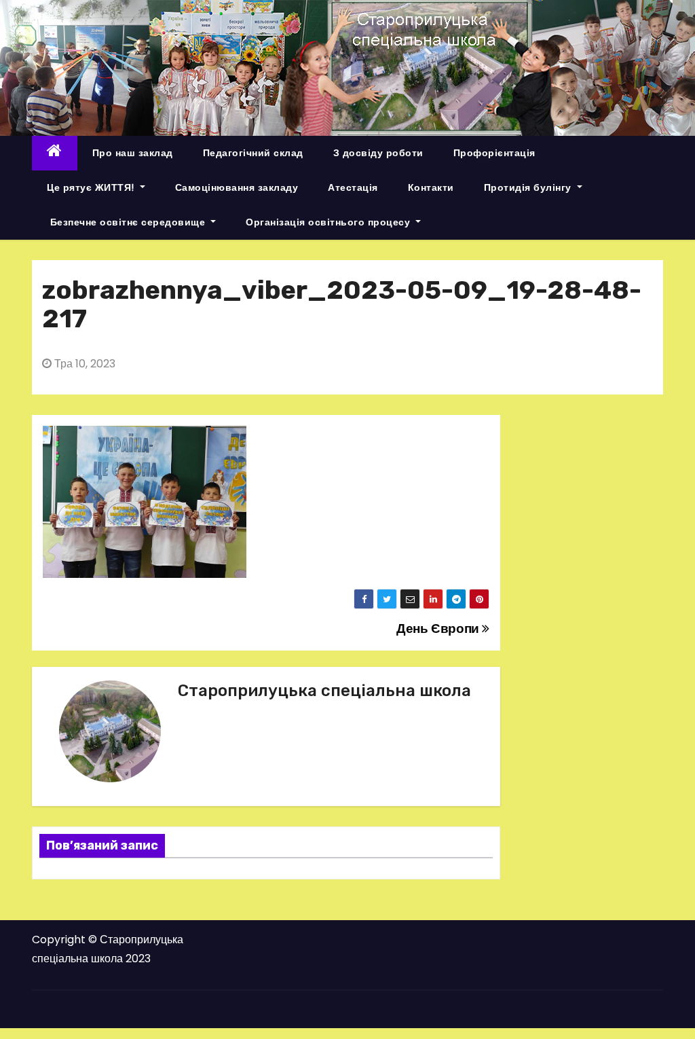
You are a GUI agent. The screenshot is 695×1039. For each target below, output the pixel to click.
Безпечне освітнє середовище (127, 222)
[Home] (54, 153)
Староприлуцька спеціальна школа (324, 690)
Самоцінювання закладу (237, 187)
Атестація (353, 187)
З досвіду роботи (378, 153)
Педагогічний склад (253, 153)
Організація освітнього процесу (329, 222)
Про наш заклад (132, 153)
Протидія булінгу (529, 187)
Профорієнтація (494, 153)
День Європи (439, 628)
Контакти (431, 187)
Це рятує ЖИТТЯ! (92, 187)
